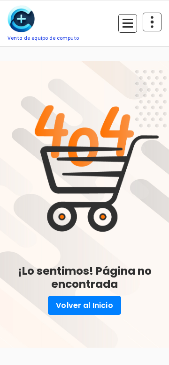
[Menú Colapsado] (127, 23)
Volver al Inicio (84, 305)
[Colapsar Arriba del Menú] (152, 22)
